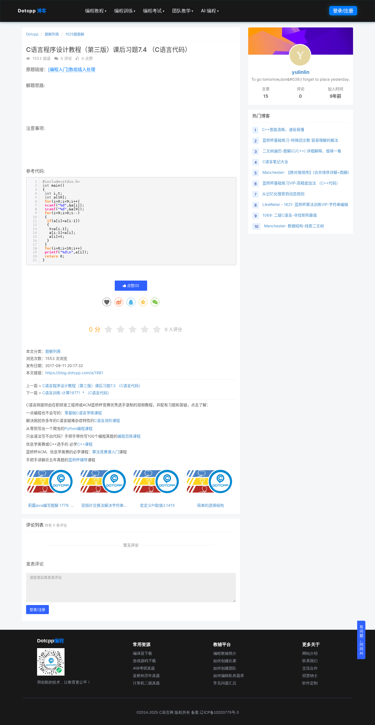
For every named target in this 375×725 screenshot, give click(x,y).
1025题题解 (74, 34)
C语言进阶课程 (107, 420)
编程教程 (96, 10)
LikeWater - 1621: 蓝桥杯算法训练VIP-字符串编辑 (305, 204)
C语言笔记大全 (275, 161)
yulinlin (300, 72)
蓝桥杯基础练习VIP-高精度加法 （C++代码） (301, 183)
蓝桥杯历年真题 (146, 675)
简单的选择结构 (210, 505)
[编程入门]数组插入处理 (71, 69)
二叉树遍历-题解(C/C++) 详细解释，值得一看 (301, 151)
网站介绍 (310, 653)
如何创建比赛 (224, 661)
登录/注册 (343, 10)
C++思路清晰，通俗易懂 (283, 129)
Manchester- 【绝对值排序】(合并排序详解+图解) (305, 172)
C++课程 (85, 444)
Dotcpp (32, 10)
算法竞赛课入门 (105, 451)
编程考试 (153, 10)
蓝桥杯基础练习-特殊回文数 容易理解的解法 (300, 140)
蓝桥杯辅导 (78, 459)
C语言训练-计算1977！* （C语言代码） (76, 392)
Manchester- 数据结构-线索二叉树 (294, 225)
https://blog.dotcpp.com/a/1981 (74, 372)
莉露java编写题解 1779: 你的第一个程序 (51, 505)
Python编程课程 (79, 428)
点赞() (132, 285)
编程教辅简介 (224, 653)
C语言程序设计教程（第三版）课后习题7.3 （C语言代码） (92, 385)
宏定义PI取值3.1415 (157, 505)
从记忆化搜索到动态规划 (283, 193)
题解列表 (52, 34)
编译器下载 (142, 653)
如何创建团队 (224, 668)
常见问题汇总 (224, 683)
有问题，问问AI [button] (361, 640)
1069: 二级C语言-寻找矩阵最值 (289, 215)
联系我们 (310, 661)
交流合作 (310, 668)
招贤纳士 (310, 675)
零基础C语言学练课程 (83, 412)
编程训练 (125, 10)
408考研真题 (144, 668)
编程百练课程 (129, 436)
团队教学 (183, 10)
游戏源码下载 (144, 661)
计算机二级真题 (146, 683)
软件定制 (310, 683)
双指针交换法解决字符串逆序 (104, 505)
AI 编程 (210, 10)
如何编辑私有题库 (228, 675)
